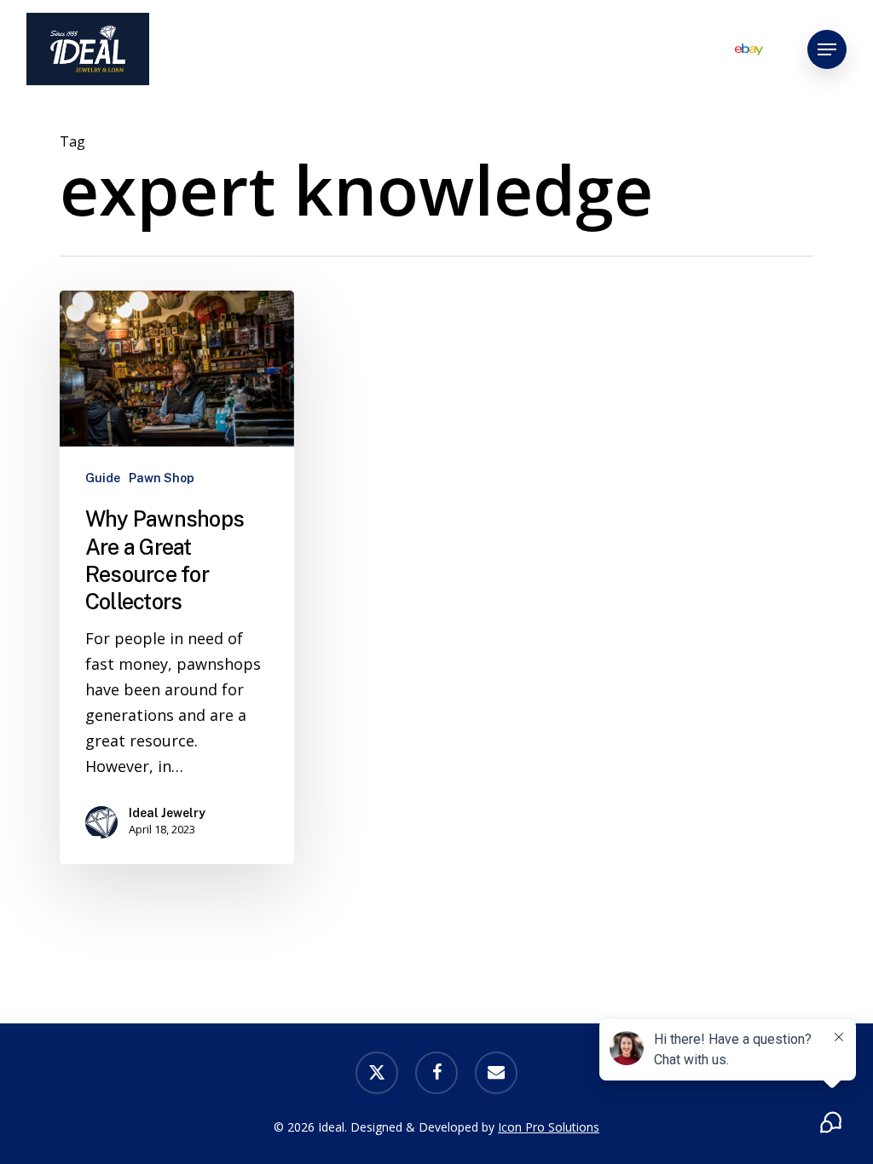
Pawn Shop (161, 478)
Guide (102, 478)
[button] (827, 49)
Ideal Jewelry (167, 813)
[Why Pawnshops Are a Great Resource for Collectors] (177, 577)
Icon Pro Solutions (548, 1127)
